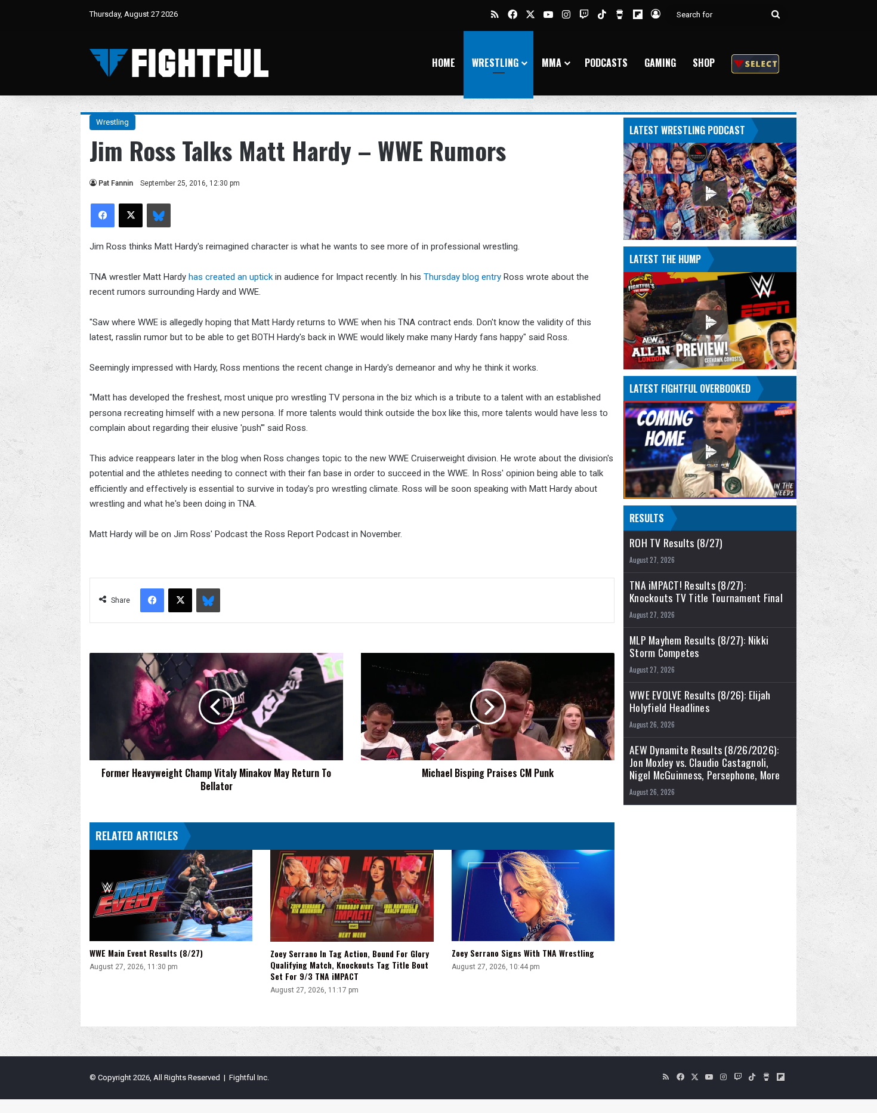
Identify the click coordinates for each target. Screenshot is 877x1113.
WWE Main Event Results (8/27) (146, 952)
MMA (551, 63)
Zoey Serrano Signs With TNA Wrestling (523, 952)
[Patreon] (755, 62)
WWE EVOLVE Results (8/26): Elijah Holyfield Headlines (699, 701)
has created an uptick (229, 277)
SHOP (704, 63)
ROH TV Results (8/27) (675, 543)
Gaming (660, 63)
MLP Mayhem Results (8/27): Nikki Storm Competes (698, 646)
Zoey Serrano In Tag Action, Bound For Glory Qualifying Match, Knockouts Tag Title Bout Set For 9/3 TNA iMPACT (349, 964)
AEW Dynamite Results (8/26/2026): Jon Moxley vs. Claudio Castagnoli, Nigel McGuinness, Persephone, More (704, 762)
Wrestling (495, 63)
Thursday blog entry (464, 277)
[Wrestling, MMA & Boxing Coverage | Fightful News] (178, 63)
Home (443, 63)
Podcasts (606, 63)
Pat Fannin (115, 183)
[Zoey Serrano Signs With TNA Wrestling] (533, 896)
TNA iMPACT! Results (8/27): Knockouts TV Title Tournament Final (706, 591)
